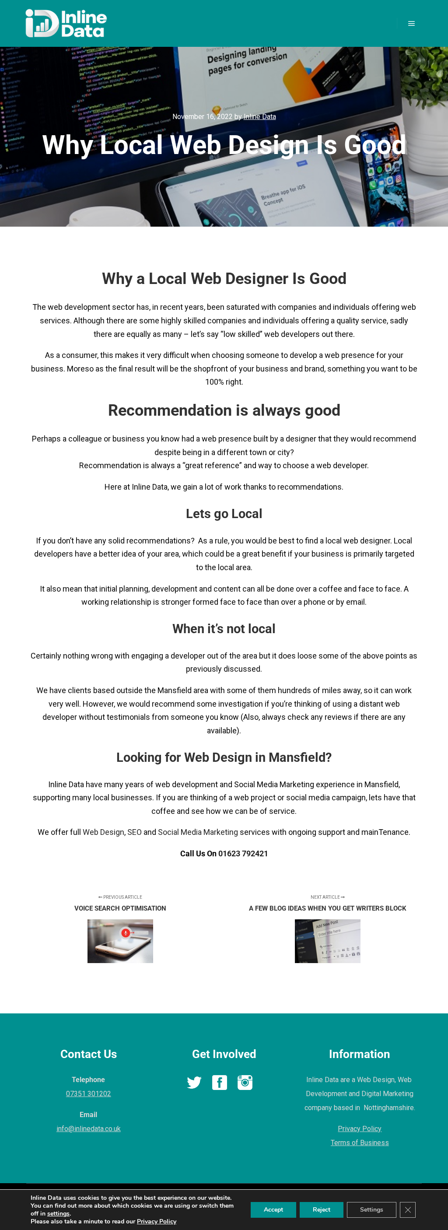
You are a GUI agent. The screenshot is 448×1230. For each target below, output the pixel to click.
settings (58, 1214)
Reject (321, 1209)
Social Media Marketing (198, 832)
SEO (134, 832)
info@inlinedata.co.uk (88, 1129)
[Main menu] (412, 23)
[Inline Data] (65, 23)
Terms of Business (360, 1143)
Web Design (103, 832)
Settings (371, 1209)
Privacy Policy (360, 1129)
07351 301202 (88, 1094)
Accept (273, 1209)
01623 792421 (243, 853)
